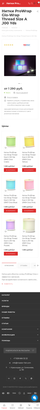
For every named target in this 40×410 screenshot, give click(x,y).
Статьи (5, 323)
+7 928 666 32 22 (20, 358)
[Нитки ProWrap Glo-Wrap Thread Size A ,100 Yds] (20, 66)
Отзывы (23, 265)
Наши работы (8, 312)
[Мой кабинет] (34, 3)
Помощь (6, 340)
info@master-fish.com (21, 363)
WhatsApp (31, 378)
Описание (9, 265)
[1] (5, 45)
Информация (8, 335)
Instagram (14, 378)
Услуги (5, 301)
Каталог (6, 295)
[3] (9, 45)
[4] (10, 45)
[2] (7, 45)
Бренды (5, 306)
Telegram (20, 378)
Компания (7, 329)
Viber (25, 378)
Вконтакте (8, 378)
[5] (12, 45)
